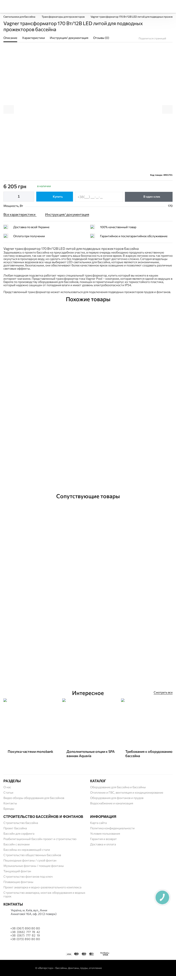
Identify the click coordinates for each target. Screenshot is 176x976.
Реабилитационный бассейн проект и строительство (39, 839)
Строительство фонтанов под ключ (28, 876)
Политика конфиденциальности (112, 828)
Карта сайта (98, 823)
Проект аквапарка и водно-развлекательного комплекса (42, 887)
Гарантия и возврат (103, 839)
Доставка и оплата (103, 844)
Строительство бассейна (20, 823)
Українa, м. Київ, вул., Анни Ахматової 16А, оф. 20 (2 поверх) (33, 912)
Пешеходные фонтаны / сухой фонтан (29, 860)
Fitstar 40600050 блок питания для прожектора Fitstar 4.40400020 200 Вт (88, 465)
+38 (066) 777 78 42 (25, 932)
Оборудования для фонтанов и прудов (116, 798)
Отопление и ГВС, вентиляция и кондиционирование (126, 792)
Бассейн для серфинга (18, 833)
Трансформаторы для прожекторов (63, 16)
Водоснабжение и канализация (111, 803)
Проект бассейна (15, 828)
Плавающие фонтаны (18, 882)
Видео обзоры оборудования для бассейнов (33, 798)
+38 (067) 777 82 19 (25, 935)
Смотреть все (163, 692)
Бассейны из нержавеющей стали (26, 849)
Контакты (10, 803)
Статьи (8, 792)
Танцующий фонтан (17, 871)
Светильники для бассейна (19, 16)
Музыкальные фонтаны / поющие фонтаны (33, 866)
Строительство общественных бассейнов (32, 855)
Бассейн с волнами (16, 844)
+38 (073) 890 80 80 (25, 939)
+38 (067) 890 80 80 (25, 928)
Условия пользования (105, 833)
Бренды (8, 808)
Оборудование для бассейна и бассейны (118, 787)
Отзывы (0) (99, 478)
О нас (7, 787)
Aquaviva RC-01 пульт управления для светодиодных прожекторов (88, 662)
